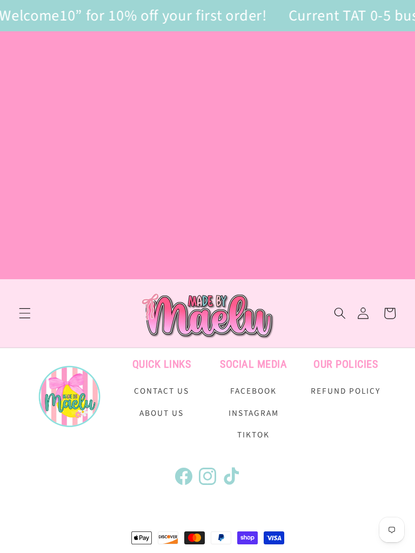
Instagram (254, 413)
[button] (25, 313)
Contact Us (161, 391)
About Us (161, 413)
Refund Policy (345, 391)
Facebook (253, 391)
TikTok (253, 435)
